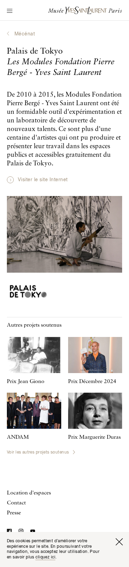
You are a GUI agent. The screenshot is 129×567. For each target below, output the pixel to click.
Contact (16, 503)
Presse (14, 513)
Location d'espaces (29, 493)
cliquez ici (45, 557)
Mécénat (24, 34)
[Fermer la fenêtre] (119, 542)
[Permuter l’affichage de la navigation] (9, 11)
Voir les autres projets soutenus (38, 452)
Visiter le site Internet (43, 179)
